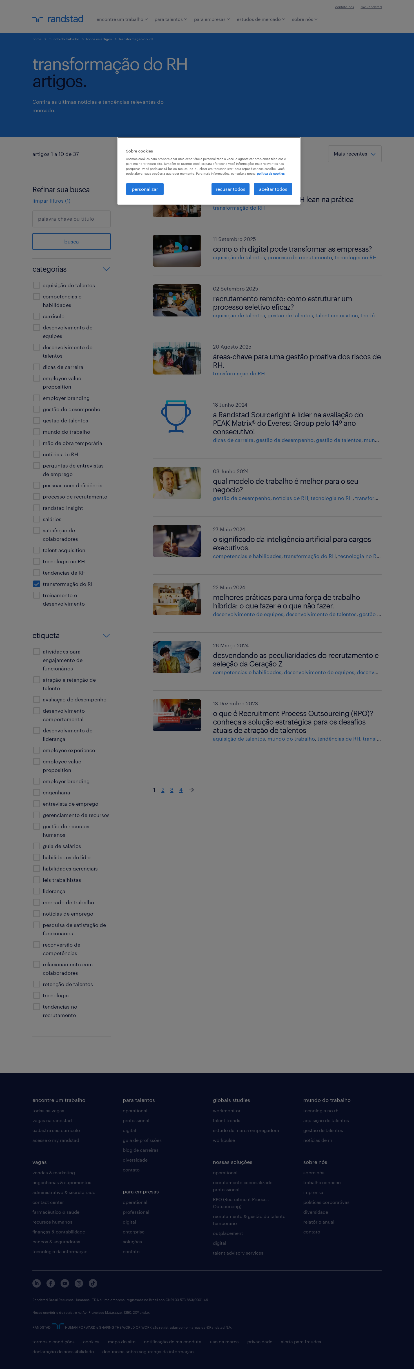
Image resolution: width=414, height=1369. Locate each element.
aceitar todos (273, 189)
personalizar (145, 189)
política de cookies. (271, 173)
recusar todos (230, 189)
